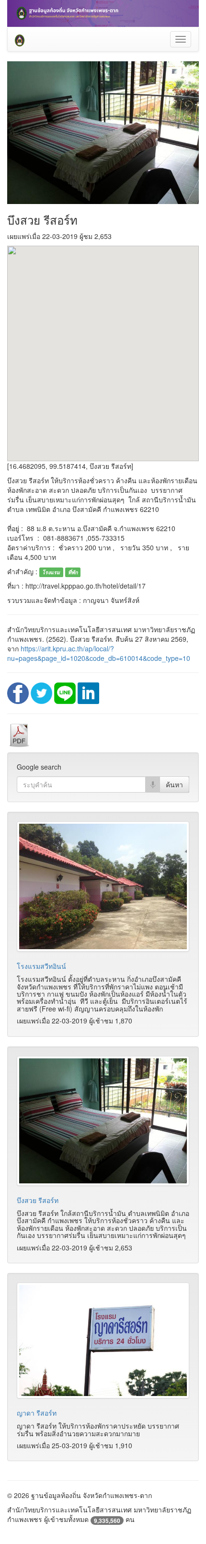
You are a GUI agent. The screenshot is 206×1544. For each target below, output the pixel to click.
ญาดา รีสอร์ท (37, 1413)
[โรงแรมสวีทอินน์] (103, 886)
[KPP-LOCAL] (20, 39)
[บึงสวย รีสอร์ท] (103, 1121)
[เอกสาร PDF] (19, 734)
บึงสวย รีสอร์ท (37, 1200)
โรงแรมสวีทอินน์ (41, 966)
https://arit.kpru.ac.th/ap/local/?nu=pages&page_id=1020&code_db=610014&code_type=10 (98, 653)
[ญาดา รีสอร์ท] (103, 1340)
